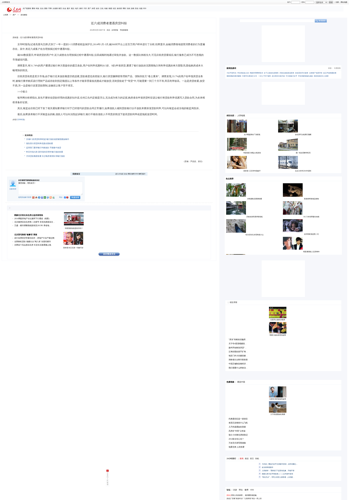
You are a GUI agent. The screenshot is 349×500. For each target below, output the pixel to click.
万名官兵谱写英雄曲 (237, 443)
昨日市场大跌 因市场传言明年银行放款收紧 (44, 152)
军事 (50, 8)
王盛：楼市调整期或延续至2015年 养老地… (32, 225)
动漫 (140, 8)
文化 (101, 8)
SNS (136, 174)
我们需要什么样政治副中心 (240, 368)
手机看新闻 (124, 30)
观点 (72, 8)
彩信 (136, 8)
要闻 (33, 8)
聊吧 (140, 174)
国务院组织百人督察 (321, 76)
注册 (337, 2)
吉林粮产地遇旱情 (315, 73)
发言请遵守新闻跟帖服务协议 (29, 180)
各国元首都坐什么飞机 (238, 423)
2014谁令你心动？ (236, 439)
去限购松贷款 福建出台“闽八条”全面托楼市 (32, 242)
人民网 (5, 15)
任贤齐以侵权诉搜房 (277, 320)
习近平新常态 (231, 73)
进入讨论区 (119, 174)
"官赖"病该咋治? (237, 498)
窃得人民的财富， (237, 495)
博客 (124, 8)
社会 (64, 8)
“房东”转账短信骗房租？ (239, 340)
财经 (81, 8)
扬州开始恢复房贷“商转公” (240, 348)
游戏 (132, 8)
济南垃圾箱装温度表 (286, 73)
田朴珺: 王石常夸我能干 (252, 171)
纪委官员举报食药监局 (278, 399)
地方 (76, 8)
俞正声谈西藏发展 (329, 73)
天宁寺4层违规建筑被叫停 (240, 344)
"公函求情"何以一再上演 (252, 498)
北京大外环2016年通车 (303, 171)
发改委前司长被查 (301, 73)
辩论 (241, 490)
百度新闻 (337, 68)
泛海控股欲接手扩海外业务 (240, 352)
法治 (41, 8)
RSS (144, 8)
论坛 (125, 174)
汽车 (85, 8)
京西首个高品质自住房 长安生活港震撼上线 (32, 245)
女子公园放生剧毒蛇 (271, 73)
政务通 (119, 8)
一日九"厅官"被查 (264, 76)
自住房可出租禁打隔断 (303, 135)
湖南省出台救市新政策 (238, 360)
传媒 (106, 8)
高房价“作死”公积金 (237, 431)
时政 (37, 8)
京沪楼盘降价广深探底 (252, 135)
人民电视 (241, 116)
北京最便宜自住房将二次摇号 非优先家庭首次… (34, 222)
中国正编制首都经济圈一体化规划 (243, 364)
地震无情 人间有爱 (236, 447)
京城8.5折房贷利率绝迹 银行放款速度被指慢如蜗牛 (47, 139)
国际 (46, 8)
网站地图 (344, 2)
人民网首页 (6, 2)
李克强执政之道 (243, 73)
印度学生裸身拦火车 (249, 76)
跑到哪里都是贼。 (251, 495)
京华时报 (115, 30)
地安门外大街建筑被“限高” (240, 356)
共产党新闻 (27, 8)
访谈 (128, 8)
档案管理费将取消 (256, 73)
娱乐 (97, 8)
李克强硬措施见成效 (305, 76)
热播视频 (230, 382)
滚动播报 (24, 15)
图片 (68, 8)
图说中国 (241, 382)
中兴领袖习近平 (291, 76)
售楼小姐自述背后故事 (278, 335)
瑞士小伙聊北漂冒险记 (238, 435)
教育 (60, 8)
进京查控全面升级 (278, 76)
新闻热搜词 (231, 68)
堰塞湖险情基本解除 (234, 76)
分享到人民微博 (107, 479)
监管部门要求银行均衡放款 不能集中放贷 (43, 148)
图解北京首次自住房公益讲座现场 (28, 215)
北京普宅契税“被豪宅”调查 (25, 235)
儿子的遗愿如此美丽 (277, 414)
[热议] (229, 498)
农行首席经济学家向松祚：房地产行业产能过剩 (34, 238)
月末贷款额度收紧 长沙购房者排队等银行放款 (45, 156)
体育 (93, 8)
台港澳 (55, 8)
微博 (133, 174)
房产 (89, 8)
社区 (114, 8)
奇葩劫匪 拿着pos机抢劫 (252, 153)
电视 (110, 8)
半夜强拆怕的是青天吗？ (74, 228)
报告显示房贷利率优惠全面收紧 (39, 143)
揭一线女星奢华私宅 (303, 153)
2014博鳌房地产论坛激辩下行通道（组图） (32, 219)
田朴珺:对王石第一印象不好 (73, 248)
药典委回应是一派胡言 (238, 419)
